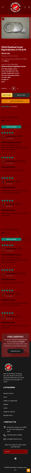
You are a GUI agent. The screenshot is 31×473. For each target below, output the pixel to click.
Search (5, 404)
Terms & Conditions (10, 401)
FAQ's (5, 397)
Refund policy (8, 415)
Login (5, 408)
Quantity (4, 88)
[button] (3, 7)
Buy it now (21, 95)
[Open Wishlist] (28, 470)
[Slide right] (19, 44)
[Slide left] (12, 44)
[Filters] (23, 127)
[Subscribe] (25, 451)
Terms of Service (9, 412)
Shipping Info (15, 351)
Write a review (11, 127)
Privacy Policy (8, 393)
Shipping (3, 56)
